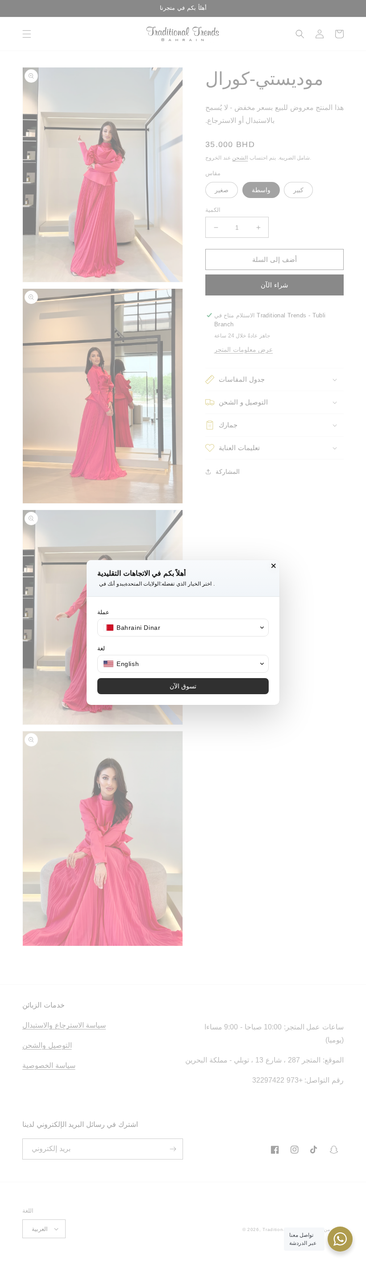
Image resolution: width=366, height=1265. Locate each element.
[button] (183, 628)
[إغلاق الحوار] (273, 566)
